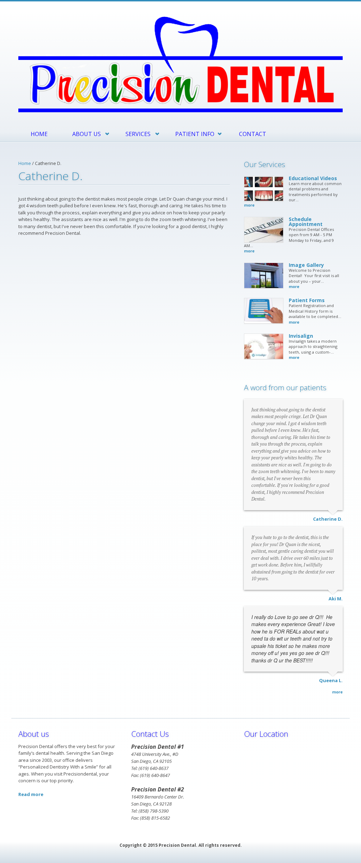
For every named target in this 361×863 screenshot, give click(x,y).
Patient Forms (307, 300)
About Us (86, 134)
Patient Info (194, 134)
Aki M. (336, 598)
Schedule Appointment (306, 221)
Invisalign (301, 335)
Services (138, 134)
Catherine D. (328, 519)
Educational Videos (313, 178)
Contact (252, 134)
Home (39, 134)
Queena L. (331, 680)
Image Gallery (306, 265)
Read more (30, 794)
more (249, 205)
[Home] (180, 64)
